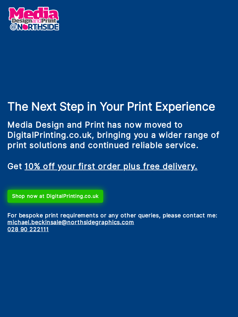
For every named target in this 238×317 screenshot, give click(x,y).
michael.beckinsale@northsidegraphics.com (70, 222)
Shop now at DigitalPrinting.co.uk (55, 196)
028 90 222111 (28, 229)
